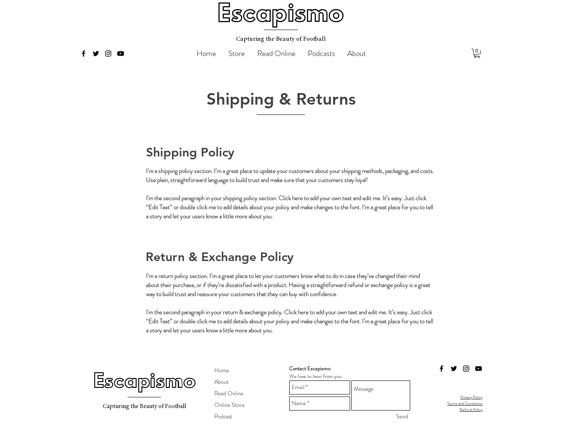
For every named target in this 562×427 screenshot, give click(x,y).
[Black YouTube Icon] (120, 53)
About (221, 382)
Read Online (229, 393)
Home (221, 370)
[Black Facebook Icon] (83, 53)
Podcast (223, 416)
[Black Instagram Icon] (108, 53)
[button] (477, 53)
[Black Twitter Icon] (96, 53)
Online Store (229, 405)
